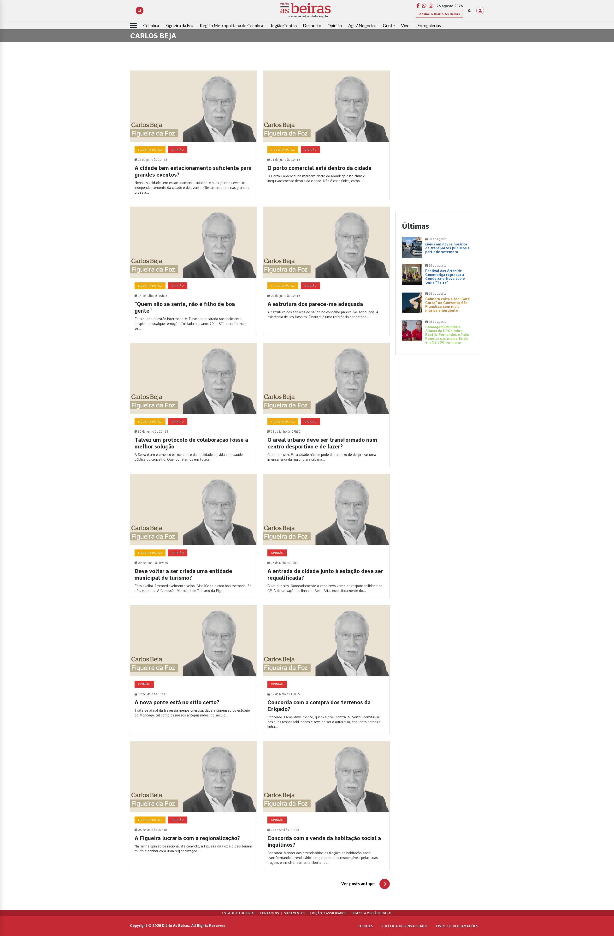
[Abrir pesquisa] (139, 10)
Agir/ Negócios (362, 25)
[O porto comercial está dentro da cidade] (326, 135)
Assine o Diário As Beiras (439, 14)
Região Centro (283, 25)
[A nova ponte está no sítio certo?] (193, 669)
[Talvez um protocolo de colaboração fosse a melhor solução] (193, 405)
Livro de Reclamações (457, 926)
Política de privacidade (404, 926)
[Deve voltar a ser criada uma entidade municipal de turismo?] (193, 536)
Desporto (312, 25)
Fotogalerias (429, 25)
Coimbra (151, 25)
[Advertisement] (437, 104)
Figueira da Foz (179, 25)
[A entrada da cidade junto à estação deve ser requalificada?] (326, 536)
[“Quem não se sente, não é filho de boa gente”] (193, 271)
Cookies (365, 926)
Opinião (334, 25)
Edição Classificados (328, 913)
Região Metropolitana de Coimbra (231, 25)
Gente (389, 25)
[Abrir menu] (133, 25)
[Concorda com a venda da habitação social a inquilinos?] (326, 805)
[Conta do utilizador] (480, 10)
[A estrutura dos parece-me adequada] (326, 271)
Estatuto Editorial (238, 913)
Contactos (269, 913)
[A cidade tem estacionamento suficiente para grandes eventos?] (193, 135)
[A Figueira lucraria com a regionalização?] (193, 805)
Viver (406, 25)
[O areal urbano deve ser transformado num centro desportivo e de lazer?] (326, 405)
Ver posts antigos (358, 884)
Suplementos (294, 913)
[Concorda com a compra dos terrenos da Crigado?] (326, 669)
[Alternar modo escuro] (469, 10)
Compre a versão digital (371, 913)
